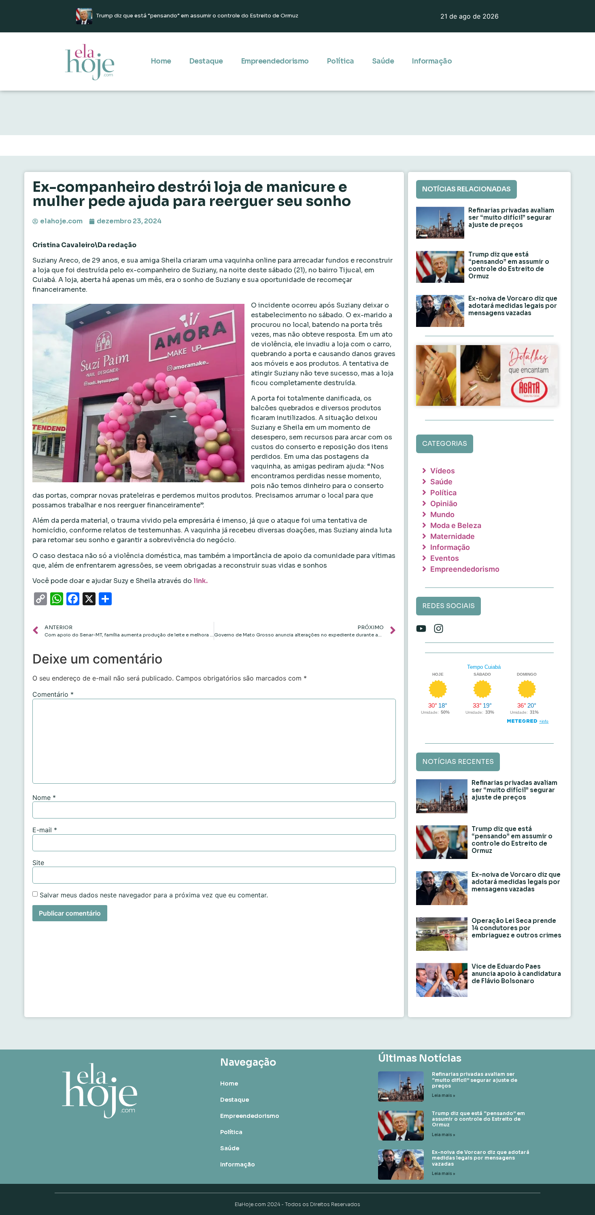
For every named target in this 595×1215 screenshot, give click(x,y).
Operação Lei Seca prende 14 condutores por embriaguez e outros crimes (516, 928)
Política (340, 61)
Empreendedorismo (275, 61)
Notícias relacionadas (466, 189)
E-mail (44, 830)
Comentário (53, 694)
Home (161, 61)
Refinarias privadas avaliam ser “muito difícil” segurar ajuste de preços (511, 217)
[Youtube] (421, 628)
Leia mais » (443, 1095)
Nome (44, 797)
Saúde (383, 61)
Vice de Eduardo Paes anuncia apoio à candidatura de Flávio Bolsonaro (516, 974)
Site (38, 862)
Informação (432, 61)
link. (200, 581)
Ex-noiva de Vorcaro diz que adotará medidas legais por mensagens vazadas (512, 306)
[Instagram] (439, 628)
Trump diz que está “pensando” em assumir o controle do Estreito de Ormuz (508, 265)
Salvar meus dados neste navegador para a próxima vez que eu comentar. (154, 895)
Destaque (206, 61)
